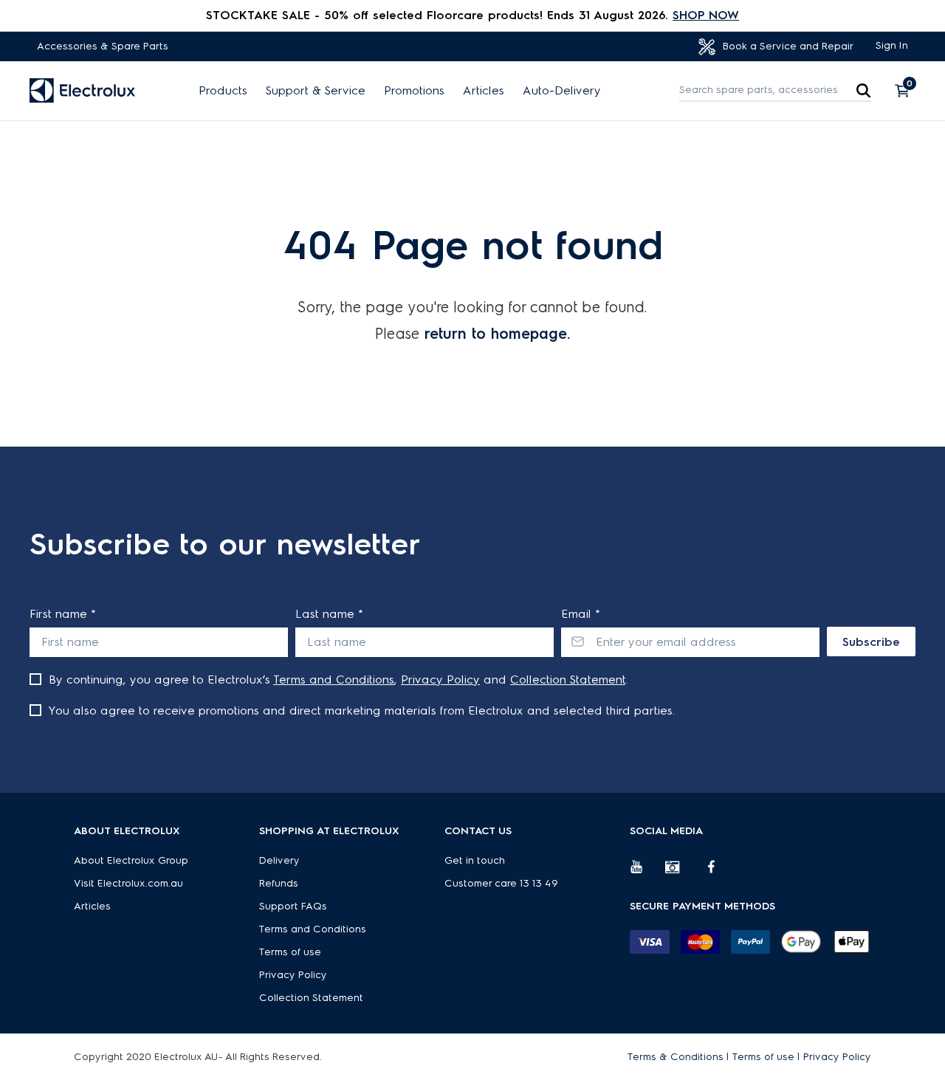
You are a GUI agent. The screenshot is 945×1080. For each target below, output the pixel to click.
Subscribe (871, 642)
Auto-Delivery (562, 91)
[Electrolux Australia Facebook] (718, 872)
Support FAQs (293, 906)
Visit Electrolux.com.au (128, 883)
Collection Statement (567, 680)
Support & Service (315, 91)
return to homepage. (497, 334)
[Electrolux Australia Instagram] (683, 872)
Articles (483, 91)
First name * (63, 614)
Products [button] (223, 91)
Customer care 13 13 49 (501, 883)
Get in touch (474, 860)
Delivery (279, 860)
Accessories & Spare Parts (102, 46)
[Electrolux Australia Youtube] (647, 872)
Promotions (414, 91)
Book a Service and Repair (786, 46)
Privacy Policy (440, 680)
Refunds (278, 883)
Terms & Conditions (676, 1056)
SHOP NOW (706, 15)
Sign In (892, 45)
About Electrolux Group (131, 860)
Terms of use (290, 952)
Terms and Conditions (333, 680)
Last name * (329, 614)
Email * (580, 614)
